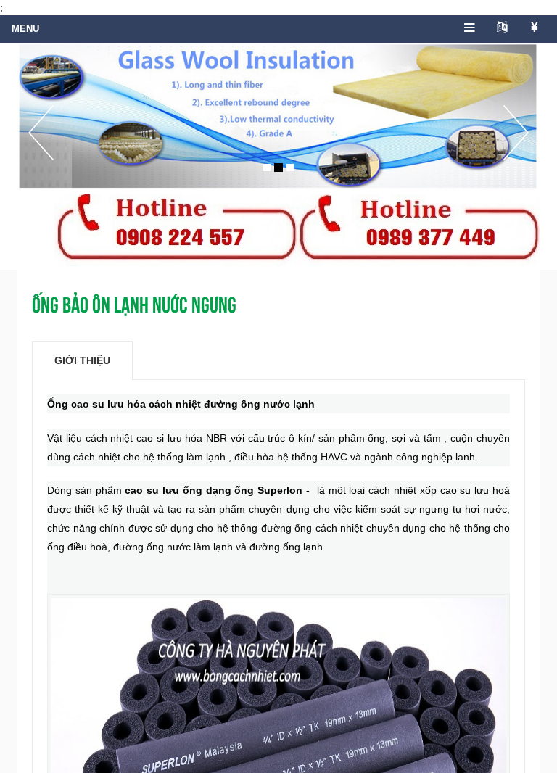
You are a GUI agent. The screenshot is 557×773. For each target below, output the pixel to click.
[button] (41, 148)
